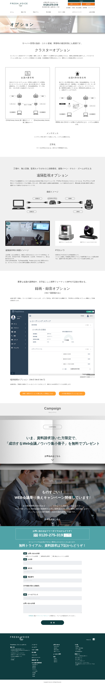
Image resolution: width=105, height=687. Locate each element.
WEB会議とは (35, 664)
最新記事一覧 (35, 660)
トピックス (34, 655)
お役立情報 (92, 12)
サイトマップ (91, 7)
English (81, 1)
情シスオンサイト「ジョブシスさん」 (82, 662)
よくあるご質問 (57, 654)
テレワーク (34, 669)
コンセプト (34, 647)
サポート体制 (61, 12)
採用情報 (85, 7)
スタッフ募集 (77, 649)
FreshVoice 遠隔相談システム (16, 656)
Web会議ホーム (13, 16)
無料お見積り (56, 649)
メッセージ (34, 644)
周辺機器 (12, 659)
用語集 (33, 676)
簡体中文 (55, 660)
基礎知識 (34, 666)
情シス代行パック (78, 657)
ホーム (12, 12)
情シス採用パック (78, 659)
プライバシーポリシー (43, 615)
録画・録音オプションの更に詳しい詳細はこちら (38, 393)
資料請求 (88, 4)
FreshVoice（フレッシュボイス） (18, 644)
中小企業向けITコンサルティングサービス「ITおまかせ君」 (85, 664)
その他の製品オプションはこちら (72, 393)
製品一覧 (23, 12)
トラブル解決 (34, 671)
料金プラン (36, 12)
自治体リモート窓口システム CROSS (18, 654)
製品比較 (34, 667)
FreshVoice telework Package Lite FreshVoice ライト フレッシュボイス (20, 651)
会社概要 (68, 7)
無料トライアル (74, 4)
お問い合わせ (56, 646)
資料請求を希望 (45, 556)
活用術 (33, 674)
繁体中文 (55, 661)
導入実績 (48, 12)
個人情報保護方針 (78, 651)
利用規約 (31, 615)
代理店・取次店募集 (76, 7)
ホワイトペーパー (77, 12)
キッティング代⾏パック (80, 660)
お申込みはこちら (52, 456)
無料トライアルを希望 (32, 556)
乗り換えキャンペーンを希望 (61, 556)
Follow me (88, 639)
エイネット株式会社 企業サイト (81, 655)
